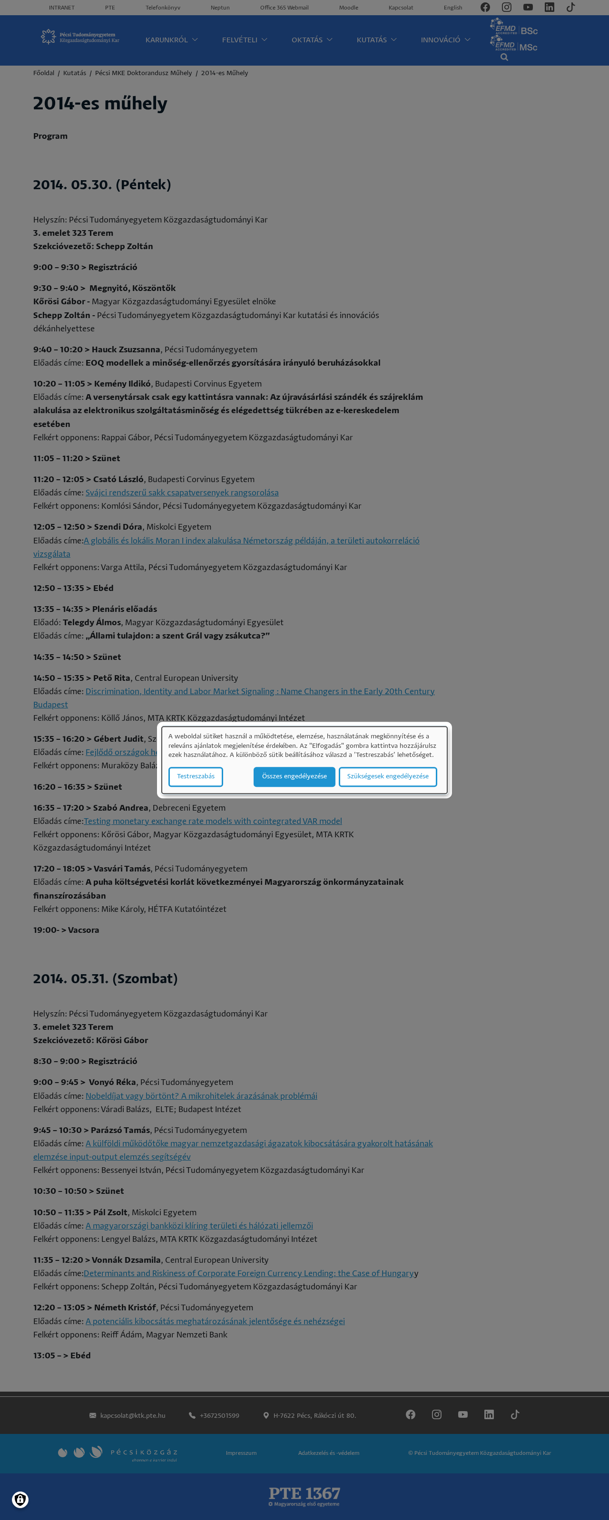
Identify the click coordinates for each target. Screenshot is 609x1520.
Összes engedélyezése (294, 777)
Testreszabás (196, 777)
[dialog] (304, 760)
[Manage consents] (20, 1499)
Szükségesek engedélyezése (388, 777)
